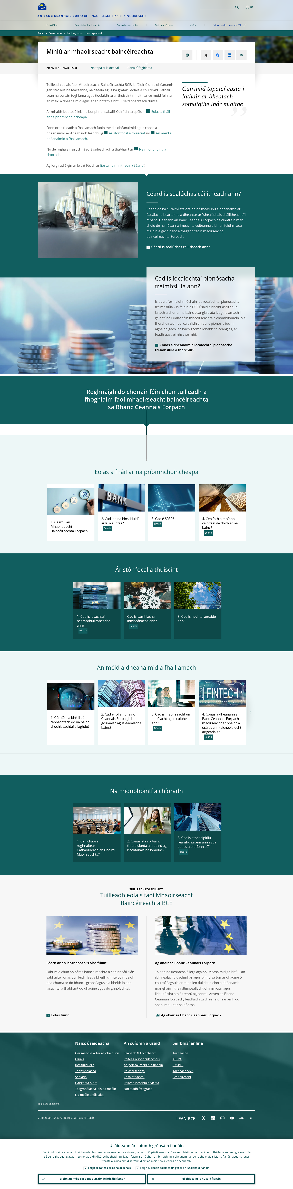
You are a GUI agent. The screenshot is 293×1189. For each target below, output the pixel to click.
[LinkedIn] (213, 1118)
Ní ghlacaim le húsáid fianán (201, 1179)
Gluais (79, 1059)
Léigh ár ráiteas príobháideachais (109, 1168)
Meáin (193, 25)
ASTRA (177, 1059)
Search (237, 7)
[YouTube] (232, 1118)
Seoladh (81, 1077)
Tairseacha (180, 1053)
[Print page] (187, 55)
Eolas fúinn (51, 25)
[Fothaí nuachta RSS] (251, 1118)
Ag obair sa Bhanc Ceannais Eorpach (191, 1015)
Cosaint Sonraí (134, 1077)
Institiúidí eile (84, 1065)
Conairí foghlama (140, 68)
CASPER (178, 1065)
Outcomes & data (164, 25)
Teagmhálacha (85, 1071)
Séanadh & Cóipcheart (139, 1053)
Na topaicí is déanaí (105, 68)
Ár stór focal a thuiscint (127, 133)
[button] (243, 7)
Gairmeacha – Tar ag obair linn (97, 1053)
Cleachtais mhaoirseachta (87, 25)
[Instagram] (222, 1118)
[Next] (250, 712)
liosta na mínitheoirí (115, 166)
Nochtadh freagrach (138, 1089)
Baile (41, 33)
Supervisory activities (127, 25)
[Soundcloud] (241, 1118)
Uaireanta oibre (86, 1083)
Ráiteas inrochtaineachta (141, 1083)
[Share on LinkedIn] (229, 55)
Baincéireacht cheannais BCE (227, 25)
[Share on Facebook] (218, 55)
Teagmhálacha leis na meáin (95, 1089)
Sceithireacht (182, 1077)
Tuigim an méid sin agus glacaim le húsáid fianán (91, 1179)
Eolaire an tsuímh (50, 1104)
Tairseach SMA (183, 1071)
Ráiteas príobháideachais (142, 1059)
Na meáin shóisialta (89, 1095)
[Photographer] (243, 508)
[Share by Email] (241, 55)
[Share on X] (206, 55)
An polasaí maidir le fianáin (143, 1065)
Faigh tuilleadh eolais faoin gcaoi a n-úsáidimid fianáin (174, 1168)
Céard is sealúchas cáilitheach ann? (180, 247)
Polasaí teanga (134, 1071)
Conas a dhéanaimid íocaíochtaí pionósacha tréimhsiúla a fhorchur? (193, 348)
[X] (203, 1118)
